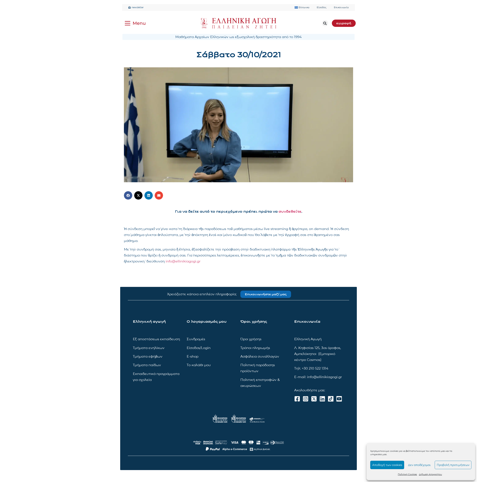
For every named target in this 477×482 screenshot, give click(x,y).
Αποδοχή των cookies (387, 465)
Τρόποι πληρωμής (255, 348)
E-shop (192, 356)
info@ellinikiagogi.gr (183, 261)
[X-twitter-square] (314, 399)
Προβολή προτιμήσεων (453, 465)
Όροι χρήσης (250, 339)
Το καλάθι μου (199, 365)
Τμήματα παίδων (147, 365)
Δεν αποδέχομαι (419, 465)
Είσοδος (321, 7)
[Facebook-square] (297, 399)
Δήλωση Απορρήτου (430, 474)
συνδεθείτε (290, 211)
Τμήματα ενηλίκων (149, 348)
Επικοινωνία (341, 7)
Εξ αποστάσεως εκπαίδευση (156, 339)
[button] (325, 23)
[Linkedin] (322, 399)
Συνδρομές (196, 339)
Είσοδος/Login (199, 348)
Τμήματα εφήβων (147, 356)
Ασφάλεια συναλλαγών (259, 356)
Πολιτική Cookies (407, 474)
